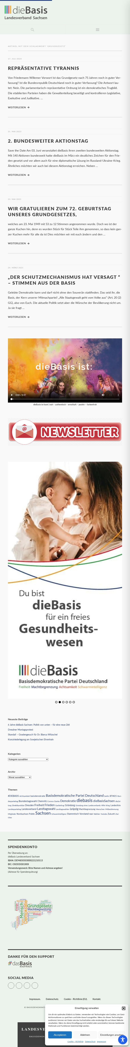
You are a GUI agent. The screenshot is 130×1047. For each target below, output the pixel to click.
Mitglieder (12, 814)
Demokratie (68, 801)
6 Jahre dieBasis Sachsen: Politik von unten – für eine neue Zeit (39, 725)
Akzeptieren (60, 1035)
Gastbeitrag (59, 805)
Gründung (70, 805)
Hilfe (103, 805)
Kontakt (96, 999)
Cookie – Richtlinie (75, 1042)
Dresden (29, 805)
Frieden (50, 805)
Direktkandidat (18, 805)
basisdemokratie (37, 796)
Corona (50, 801)
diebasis (85, 800)
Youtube (104, 814)
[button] (123, 1008)
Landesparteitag (14, 809)
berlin (106, 796)
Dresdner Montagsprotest (20, 730)
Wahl (91, 814)
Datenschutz (90, 1042)
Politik (32, 814)
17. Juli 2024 (15, 59)
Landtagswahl (46, 809)
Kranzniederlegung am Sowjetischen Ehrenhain (31, 740)
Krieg (108, 805)
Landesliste (115, 806)
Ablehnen (85, 1035)
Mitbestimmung (111, 809)
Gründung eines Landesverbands (88, 805)
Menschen (100, 809)
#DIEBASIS (13, 796)
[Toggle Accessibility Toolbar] (123, 1040)
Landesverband (29, 809)
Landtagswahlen (62, 809)
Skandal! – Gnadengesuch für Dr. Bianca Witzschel (32, 735)
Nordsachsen (22, 814)
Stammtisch (73, 814)
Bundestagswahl (28, 801)
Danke (57, 801)
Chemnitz (42, 801)
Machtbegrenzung (87, 809)
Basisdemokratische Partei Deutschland (75, 795)
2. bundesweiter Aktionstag (48, 141)
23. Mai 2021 (14, 199)
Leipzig (74, 809)
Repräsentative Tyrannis (43, 68)
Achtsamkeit (25, 796)
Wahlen (97, 814)
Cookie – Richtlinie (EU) (75, 999)
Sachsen (43, 813)
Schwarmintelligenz (58, 814)
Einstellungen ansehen (112, 1035)
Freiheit (39, 805)
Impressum (101, 1042)
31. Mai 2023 (14, 131)
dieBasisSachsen (104, 801)
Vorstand (84, 814)
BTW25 (113, 796)
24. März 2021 (15, 268)
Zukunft (111, 814)
